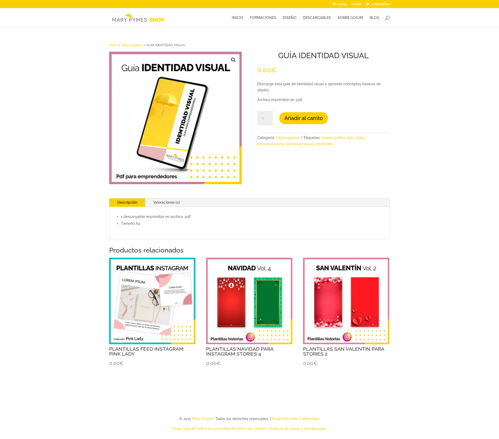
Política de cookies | (251, 429)
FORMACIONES (263, 18)
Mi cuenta (340, 4)
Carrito (356, 4)
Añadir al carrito (303, 118)
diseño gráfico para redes (343, 138)
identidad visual (299, 144)
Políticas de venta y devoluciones (297, 429)
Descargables (132, 45)
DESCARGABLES (317, 18)
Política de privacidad (213, 429)
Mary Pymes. (203, 419)
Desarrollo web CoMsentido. (296, 419)
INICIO (237, 18)
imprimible (324, 144)
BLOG (374, 18)
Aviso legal (182, 429)
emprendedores (271, 144)
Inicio (113, 45)
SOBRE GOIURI (350, 18)
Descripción (127, 202)
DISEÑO (290, 18)
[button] (233, 60)
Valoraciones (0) (166, 202)
